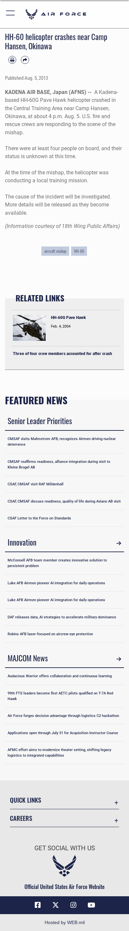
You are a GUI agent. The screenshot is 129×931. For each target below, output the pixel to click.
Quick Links (25, 800)
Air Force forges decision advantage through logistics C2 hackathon (63, 715)
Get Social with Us (64, 848)
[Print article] (12, 60)
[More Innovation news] (118, 543)
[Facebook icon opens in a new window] (38, 905)
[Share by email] (25, 60)
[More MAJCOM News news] (118, 659)
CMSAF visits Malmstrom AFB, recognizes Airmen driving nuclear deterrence (62, 441)
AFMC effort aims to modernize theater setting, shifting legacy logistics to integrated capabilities (59, 752)
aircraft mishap (55, 251)
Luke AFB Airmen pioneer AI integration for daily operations (56, 583)
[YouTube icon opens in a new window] (91, 905)
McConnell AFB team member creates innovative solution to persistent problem (57, 563)
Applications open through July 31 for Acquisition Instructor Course (63, 733)
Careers (21, 818)
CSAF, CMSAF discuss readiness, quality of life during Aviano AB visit (64, 501)
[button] (11, 14)
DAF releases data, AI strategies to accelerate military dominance (62, 617)
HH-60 (79, 251)
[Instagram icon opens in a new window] (73, 905)
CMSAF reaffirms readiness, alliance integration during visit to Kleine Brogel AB (59, 464)
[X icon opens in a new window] (56, 905)
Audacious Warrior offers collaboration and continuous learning (60, 676)
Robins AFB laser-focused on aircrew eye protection (50, 634)
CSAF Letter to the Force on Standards (39, 518)
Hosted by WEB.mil (65, 922)
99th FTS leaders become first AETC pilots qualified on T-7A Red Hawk (60, 696)
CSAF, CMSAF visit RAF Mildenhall (36, 484)
